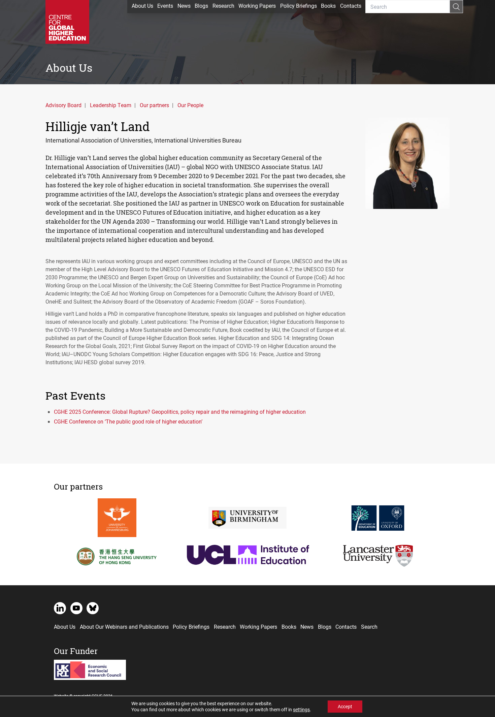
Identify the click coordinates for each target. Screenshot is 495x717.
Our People (190, 104)
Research (223, 5)
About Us (142, 5)
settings (301, 710)
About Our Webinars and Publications (124, 626)
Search (369, 626)
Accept (345, 706)
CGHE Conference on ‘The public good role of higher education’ (128, 421)
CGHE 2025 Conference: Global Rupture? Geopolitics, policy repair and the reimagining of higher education (180, 411)
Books (328, 5)
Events (165, 5)
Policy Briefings (298, 5)
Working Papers (257, 5)
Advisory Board (63, 104)
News (184, 5)
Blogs (201, 5)
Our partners (154, 104)
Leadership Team (110, 104)
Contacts (350, 5)
